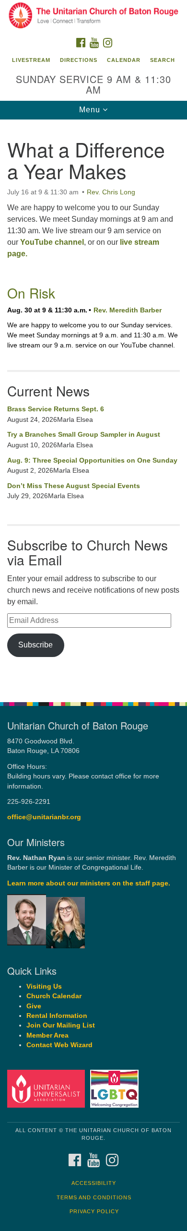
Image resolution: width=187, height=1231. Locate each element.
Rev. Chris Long (111, 192)
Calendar (123, 60)
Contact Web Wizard (59, 1045)
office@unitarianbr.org (44, 817)
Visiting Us (44, 986)
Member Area (47, 1035)
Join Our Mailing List (60, 1025)
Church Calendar (54, 996)
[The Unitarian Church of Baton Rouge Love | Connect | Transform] (93, 16)
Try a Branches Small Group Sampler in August (83, 434)
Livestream (31, 60)
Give (33, 1006)
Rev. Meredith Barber (128, 310)
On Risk (31, 292)
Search (162, 60)
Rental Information (56, 1015)
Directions (78, 60)
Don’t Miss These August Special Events (73, 486)
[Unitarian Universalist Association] (47, 1088)
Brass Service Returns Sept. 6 (55, 409)
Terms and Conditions (94, 1197)
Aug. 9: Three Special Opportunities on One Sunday (92, 460)
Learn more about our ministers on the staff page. (88, 883)
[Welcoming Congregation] (116, 1088)
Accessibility (93, 1183)
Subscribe (35, 645)
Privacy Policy (94, 1211)
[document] (93, 406)
